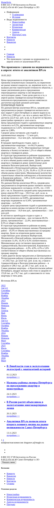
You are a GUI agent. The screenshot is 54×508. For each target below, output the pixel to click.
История (16, 17)
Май (3, 313)
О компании (18, 14)
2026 (3, 358)
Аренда (15, 32)
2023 (3, 300)
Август (4, 288)
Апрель (4, 310)
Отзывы (10, 483)
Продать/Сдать (19, 34)
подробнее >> (13, 377)
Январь (4, 303)
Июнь (4, 315)
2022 (3, 285)
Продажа (11, 504)
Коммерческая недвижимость (20, 499)
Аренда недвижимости (17, 502)
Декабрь (5, 298)
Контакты (11, 37)
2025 (3, 345)
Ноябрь (4, 295)
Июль (4, 318)
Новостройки (18, 22)
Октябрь (5, 293)
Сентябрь (5, 290)
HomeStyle (6, 2)
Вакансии (11, 42)
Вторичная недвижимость (19, 497)
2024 (3, 333)
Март (3, 308)
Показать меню (8, 462)
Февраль (5, 305)
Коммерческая (19, 29)
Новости (11, 39)
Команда (11, 473)
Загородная (17, 24)
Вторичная (17, 27)
